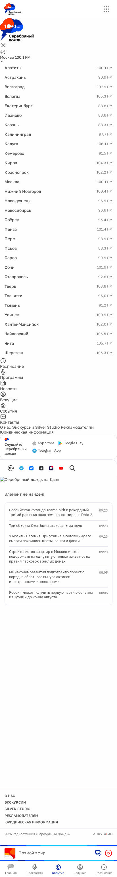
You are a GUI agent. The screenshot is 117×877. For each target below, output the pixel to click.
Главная (11, 872)
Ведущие (80, 872)
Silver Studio (47, 427)
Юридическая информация (27, 432)
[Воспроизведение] (108, 853)
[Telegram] (21, 468)
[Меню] (106, 9)
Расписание (104, 872)
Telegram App (49, 450)
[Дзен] (41, 468)
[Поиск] (72, 468)
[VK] (31, 468)
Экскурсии (23, 427)
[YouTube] (61, 468)
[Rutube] (51, 468)
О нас (5, 427)
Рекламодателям (77, 427)
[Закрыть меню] (3, 45)
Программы (34, 872)
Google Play (73, 443)
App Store (45, 443)
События (58, 872)
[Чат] (98, 853)
